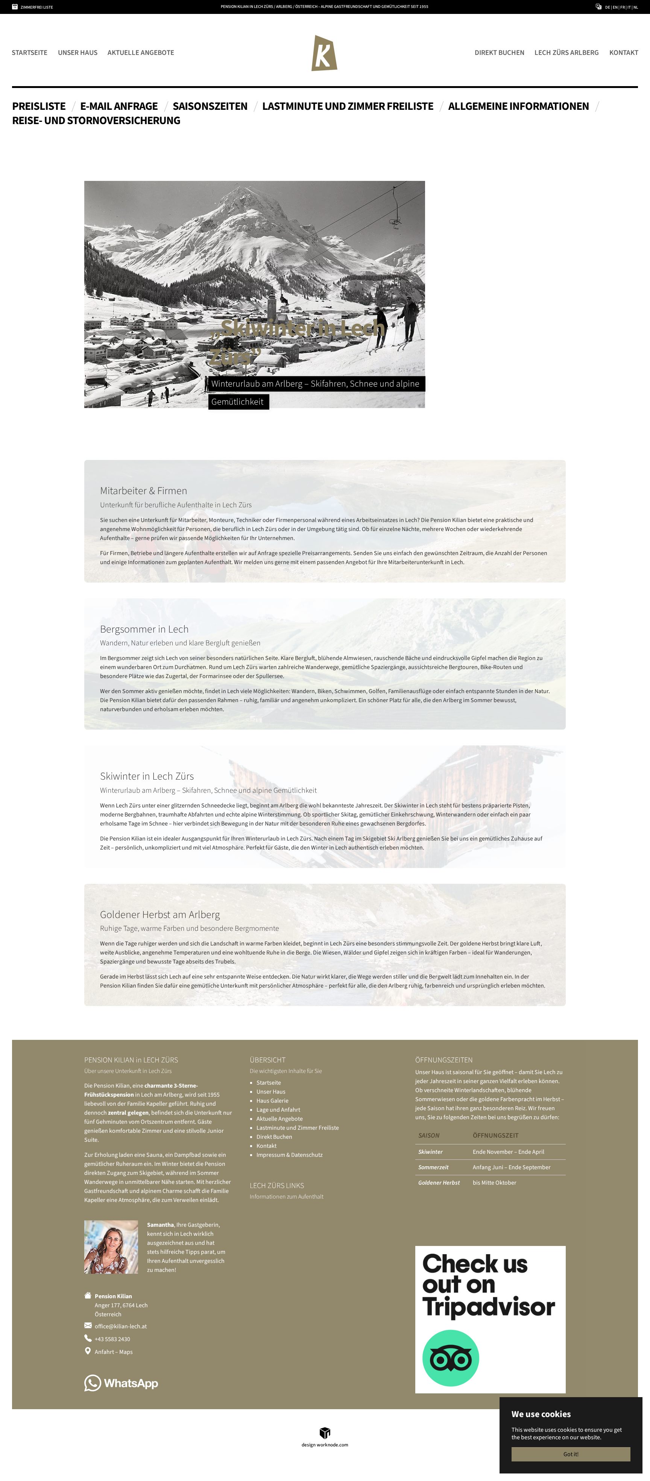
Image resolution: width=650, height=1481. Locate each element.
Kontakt (266, 1146)
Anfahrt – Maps (114, 1352)
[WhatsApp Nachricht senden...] (121, 1383)
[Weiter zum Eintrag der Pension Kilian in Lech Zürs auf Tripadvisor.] (490, 1319)
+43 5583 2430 (112, 1339)
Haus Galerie (273, 1101)
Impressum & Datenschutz (290, 1155)
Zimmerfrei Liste (37, 7)
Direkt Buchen (274, 1137)
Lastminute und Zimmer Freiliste (298, 1128)
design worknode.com (325, 1445)
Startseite (269, 1083)
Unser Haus (271, 1092)
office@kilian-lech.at (121, 1326)
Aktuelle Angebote (280, 1119)
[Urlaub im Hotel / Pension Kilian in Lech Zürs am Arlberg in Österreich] (324, 53)
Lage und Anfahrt (278, 1110)
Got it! (571, 1454)
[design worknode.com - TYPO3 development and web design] (325, 1433)
